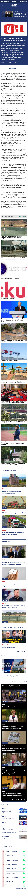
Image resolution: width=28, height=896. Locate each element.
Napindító (14, 864)
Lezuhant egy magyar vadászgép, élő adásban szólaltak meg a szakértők (13, 675)
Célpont (4, 816)
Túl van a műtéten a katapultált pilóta (12, 627)
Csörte (4, 822)
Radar (13, 873)
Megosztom (12, 68)
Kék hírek (8, 20)
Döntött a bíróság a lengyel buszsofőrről (13, 513)
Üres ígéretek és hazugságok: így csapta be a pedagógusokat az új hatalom (20, 15)
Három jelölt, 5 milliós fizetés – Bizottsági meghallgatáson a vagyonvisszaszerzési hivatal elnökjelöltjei (13, 772)
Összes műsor (19, 888)
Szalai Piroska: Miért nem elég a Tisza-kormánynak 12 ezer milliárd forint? (13, 727)
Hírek (3, 510)
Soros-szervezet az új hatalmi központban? (10, 585)
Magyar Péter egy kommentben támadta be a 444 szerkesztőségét (13, 606)
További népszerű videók (18, 681)
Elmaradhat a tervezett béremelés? (12, 706)
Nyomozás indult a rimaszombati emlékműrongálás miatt (11, 492)
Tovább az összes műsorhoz (17, 842)
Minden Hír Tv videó (17, 800)
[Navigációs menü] (2, 5)
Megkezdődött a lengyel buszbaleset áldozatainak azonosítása (13, 533)
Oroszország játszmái (8, 647)
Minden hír (20, 651)
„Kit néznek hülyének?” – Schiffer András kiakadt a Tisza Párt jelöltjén (12, 794)
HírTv (2, 20)
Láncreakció (5, 644)
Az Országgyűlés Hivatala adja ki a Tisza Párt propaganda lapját (13, 749)
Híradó (4, 488)
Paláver (4, 603)
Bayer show (5, 828)
